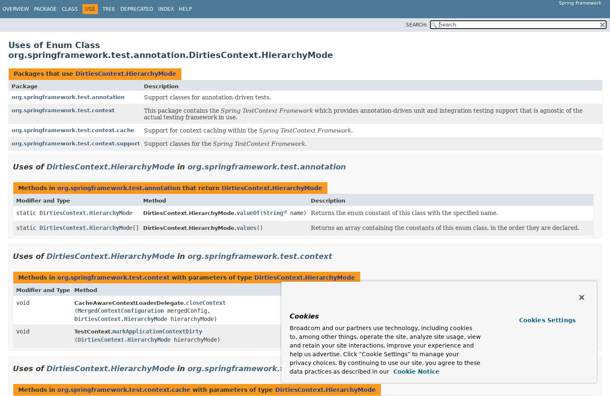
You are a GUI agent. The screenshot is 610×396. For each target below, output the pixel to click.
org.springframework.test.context (63, 110)
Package (45, 9)
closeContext (206, 302)
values (246, 228)
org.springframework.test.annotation (68, 97)
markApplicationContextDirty (157, 331)
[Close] (582, 297)
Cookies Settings (547, 320)
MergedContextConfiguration (121, 310)
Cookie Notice (415, 371)
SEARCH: (416, 25)
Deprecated (136, 9)
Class (70, 9)
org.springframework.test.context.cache (73, 130)
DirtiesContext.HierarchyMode (126, 73)
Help (185, 9)
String (273, 213)
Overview (15, 9)
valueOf (248, 213)
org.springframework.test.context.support (76, 143)
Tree (108, 9)
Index (166, 9)
